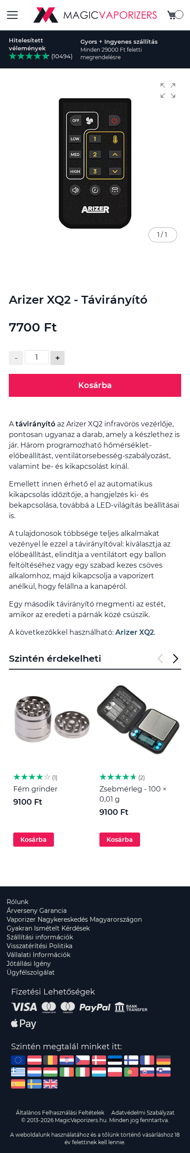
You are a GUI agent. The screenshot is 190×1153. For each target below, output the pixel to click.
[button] (168, 90)
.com (18, 1060)
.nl (34, 1072)
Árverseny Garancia (37, 911)
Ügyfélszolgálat (31, 972)
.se (34, 1084)
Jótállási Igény (29, 964)
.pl (115, 1072)
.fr (147, 1060)
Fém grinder (35, 789)
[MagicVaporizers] (95, 15)
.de (163, 1060)
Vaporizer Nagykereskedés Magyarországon (74, 919)
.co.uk (50, 1084)
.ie (67, 1072)
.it (83, 1072)
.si (163, 1072)
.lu (99, 1072)
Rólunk (17, 902)
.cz (83, 1060)
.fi (131, 1060)
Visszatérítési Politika (39, 946)
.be (50, 1060)
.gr (18, 1072)
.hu (50, 1072)
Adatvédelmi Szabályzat (143, 1112)
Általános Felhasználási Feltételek (60, 1112)
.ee (115, 1060)
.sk (147, 1072)
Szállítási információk (40, 937)
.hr (67, 1060)
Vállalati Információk (38, 955)
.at (34, 1060)
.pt (131, 1072)
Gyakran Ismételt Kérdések (48, 928)
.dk (99, 1060)
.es (18, 1084)
